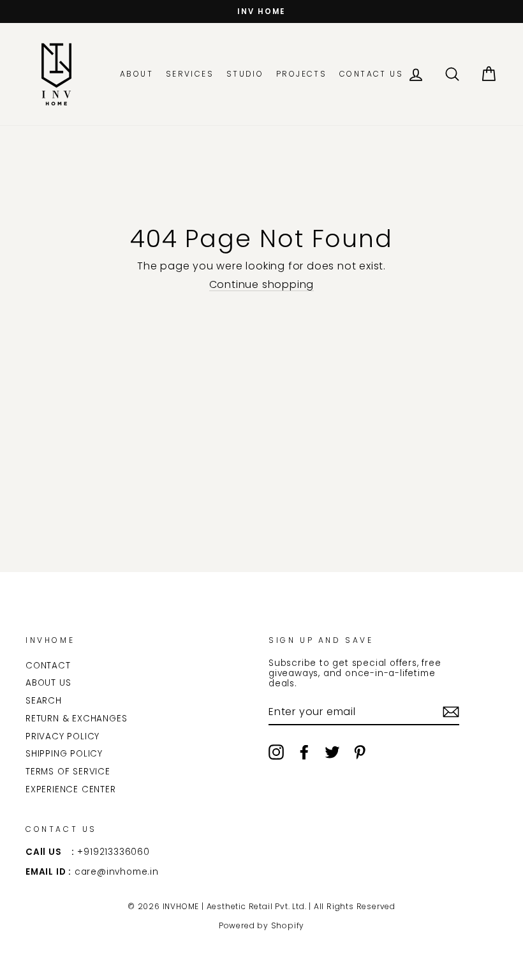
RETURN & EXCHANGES (76, 719)
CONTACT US (371, 73)
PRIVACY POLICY (62, 736)
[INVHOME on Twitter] (332, 752)
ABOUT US (48, 683)
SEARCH (44, 701)
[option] (261, 11)
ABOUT (136, 73)
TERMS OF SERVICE (68, 772)
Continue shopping (261, 284)
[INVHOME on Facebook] (304, 752)
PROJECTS (301, 73)
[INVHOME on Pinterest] (359, 752)
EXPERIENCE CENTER (71, 789)
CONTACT (48, 666)
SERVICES (190, 73)
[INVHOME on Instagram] (276, 752)
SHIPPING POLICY (64, 754)
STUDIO (244, 73)
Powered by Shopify (261, 925)
